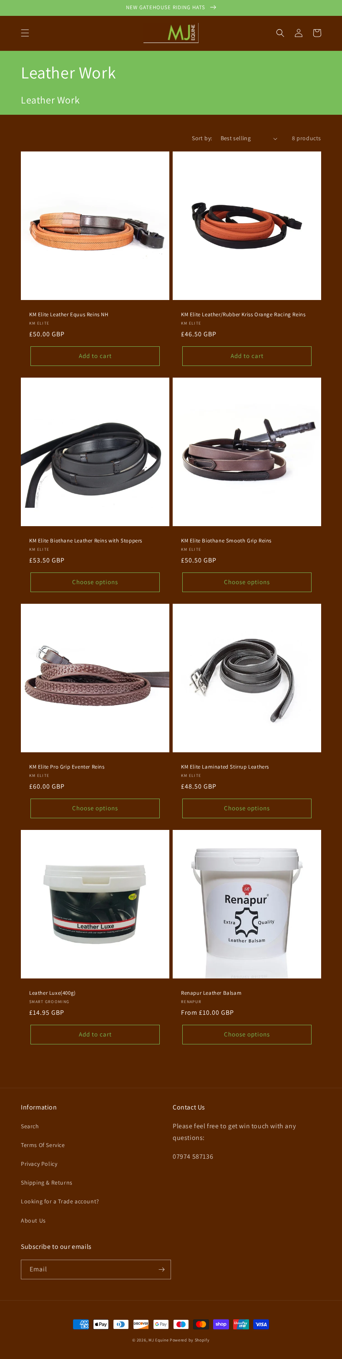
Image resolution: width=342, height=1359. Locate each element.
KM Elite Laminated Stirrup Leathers (225, 767)
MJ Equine (158, 1340)
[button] (25, 33)
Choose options (95, 582)
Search (30, 1126)
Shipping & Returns (47, 1182)
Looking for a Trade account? (60, 1201)
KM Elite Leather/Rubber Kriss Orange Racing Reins (243, 314)
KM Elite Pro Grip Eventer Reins (67, 767)
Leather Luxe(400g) (52, 993)
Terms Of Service (43, 1145)
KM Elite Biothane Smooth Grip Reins (226, 540)
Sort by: (202, 138)
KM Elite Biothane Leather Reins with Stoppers (85, 540)
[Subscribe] (161, 1269)
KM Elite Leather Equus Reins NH (68, 314)
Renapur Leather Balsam (211, 993)
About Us (33, 1220)
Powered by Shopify (190, 1340)
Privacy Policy (39, 1163)
